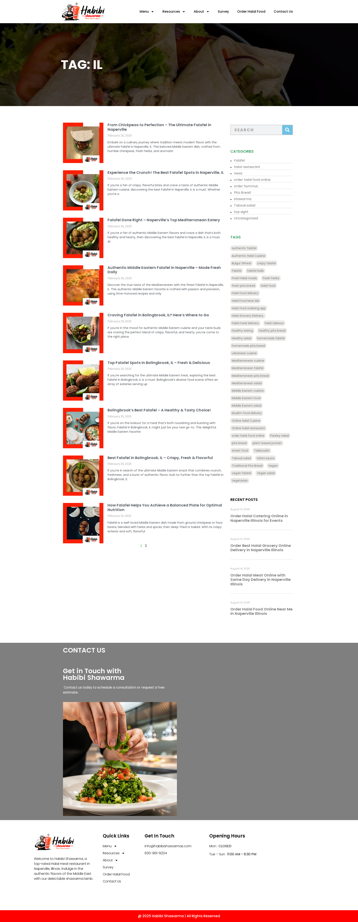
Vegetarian (240, 481)
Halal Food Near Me (245, 301)
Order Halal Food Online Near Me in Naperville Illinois (261, 611)
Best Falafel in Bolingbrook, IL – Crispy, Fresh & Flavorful (160, 457)
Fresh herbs (271, 278)
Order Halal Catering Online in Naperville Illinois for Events (259, 518)
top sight (241, 211)
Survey (223, 11)
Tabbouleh (262, 450)
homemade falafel (271, 338)
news (238, 173)
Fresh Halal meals (244, 278)
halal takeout (274, 323)
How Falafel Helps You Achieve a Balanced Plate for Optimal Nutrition (165, 507)
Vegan (273, 466)
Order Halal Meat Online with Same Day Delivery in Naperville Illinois (260, 580)
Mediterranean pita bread (250, 376)
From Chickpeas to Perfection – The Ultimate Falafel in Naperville (159, 127)
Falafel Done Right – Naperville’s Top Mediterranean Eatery (164, 219)
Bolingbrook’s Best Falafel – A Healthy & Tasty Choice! (159, 410)
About (199, 11)
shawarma (242, 199)
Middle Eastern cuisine (248, 391)
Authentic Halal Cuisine (248, 256)
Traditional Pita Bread (247, 466)
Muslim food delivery (247, 413)
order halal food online (252, 179)
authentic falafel (244, 248)
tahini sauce (266, 458)
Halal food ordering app (249, 308)
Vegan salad (266, 473)
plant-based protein (267, 443)
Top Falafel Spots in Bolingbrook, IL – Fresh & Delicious (159, 362)
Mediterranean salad (247, 383)
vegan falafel (241, 473)
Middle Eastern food (246, 398)
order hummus (246, 186)
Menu (144, 11)
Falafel (239, 160)
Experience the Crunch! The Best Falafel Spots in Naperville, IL (166, 172)
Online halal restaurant (248, 428)
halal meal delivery (245, 323)
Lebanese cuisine (244, 353)
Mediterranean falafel (247, 368)
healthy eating (242, 331)
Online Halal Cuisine (246, 421)
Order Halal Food (251, 11)
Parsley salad (279, 436)
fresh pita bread (243, 286)
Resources (171, 11)
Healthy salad (241, 338)
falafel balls (255, 271)
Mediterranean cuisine (248, 361)
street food (240, 450)
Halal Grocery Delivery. (248, 316)
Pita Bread (242, 192)
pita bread (239, 443)
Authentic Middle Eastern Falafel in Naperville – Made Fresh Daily (164, 270)
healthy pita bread (272, 331)
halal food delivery (245, 293)
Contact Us (283, 11)
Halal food (268, 286)
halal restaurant (247, 166)
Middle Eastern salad (246, 406)
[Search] (287, 130)
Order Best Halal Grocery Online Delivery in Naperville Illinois (260, 548)
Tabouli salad (244, 205)
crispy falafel (266, 263)
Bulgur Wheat (241, 263)
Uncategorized (246, 218)
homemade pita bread (248, 346)
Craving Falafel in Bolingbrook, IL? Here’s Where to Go (158, 315)
